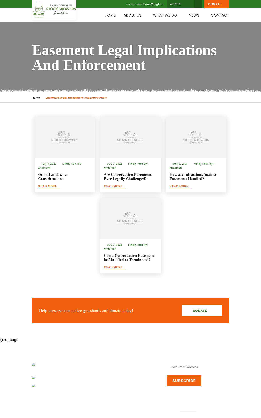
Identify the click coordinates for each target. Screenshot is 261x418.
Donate (215, 4)
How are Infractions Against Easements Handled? (193, 176)
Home (110, 15)
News (194, 15)
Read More (48, 186)
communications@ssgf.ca (144, 4)
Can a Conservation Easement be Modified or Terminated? (129, 257)
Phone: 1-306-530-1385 (57, 386)
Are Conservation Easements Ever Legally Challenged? (128, 176)
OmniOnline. (188, 410)
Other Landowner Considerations (53, 176)
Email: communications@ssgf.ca (65, 378)
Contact (220, 15)
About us (133, 15)
